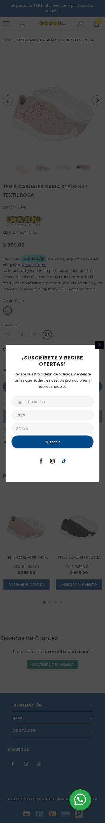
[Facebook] (41, 461)
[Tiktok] (64, 461)
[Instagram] (52, 461)
